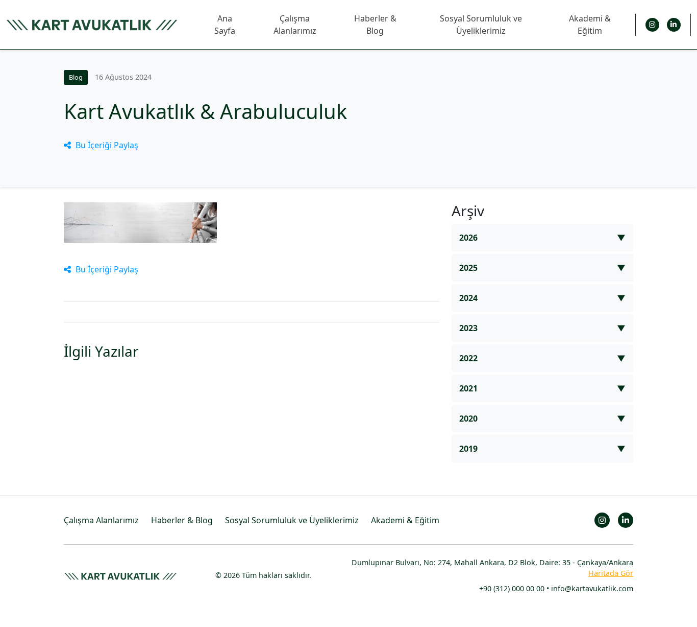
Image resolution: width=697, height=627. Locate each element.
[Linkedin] (674, 25)
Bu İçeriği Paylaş (107, 145)
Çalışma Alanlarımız (294, 24)
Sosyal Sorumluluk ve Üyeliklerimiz (481, 24)
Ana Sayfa (224, 24)
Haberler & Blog (375, 24)
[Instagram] (652, 25)
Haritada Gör (610, 573)
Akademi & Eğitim (590, 24)
